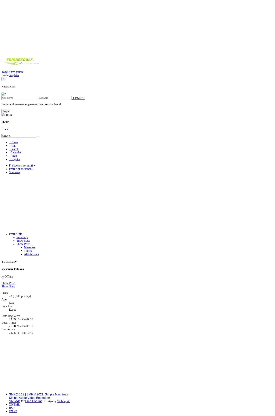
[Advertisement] (137, 27)
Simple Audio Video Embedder (29, 397)
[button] (12, 71)
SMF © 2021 (35, 394)
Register (14, 75)
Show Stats (8, 286)
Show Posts (8, 283)
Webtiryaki (63, 401)
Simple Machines (56, 394)
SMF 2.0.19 (16, 394)
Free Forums (33, 401)
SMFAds (14, 401)
